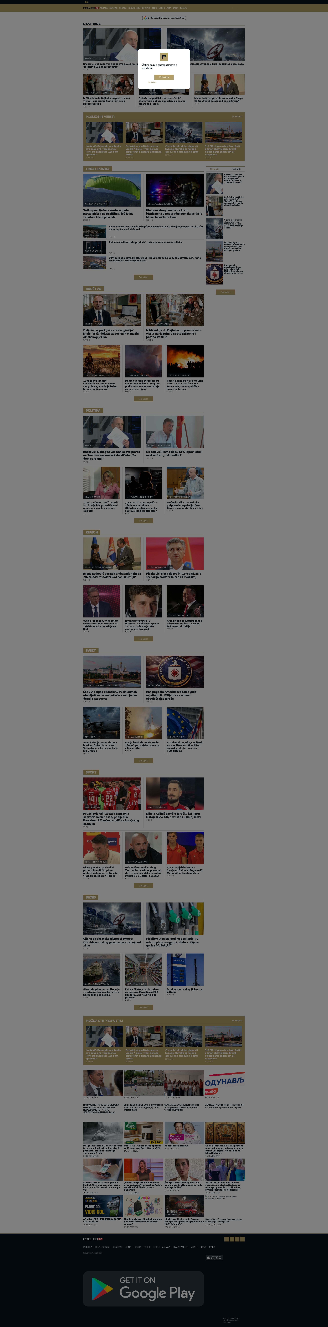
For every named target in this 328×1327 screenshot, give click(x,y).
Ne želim (152, 82)
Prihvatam (164, 77)
